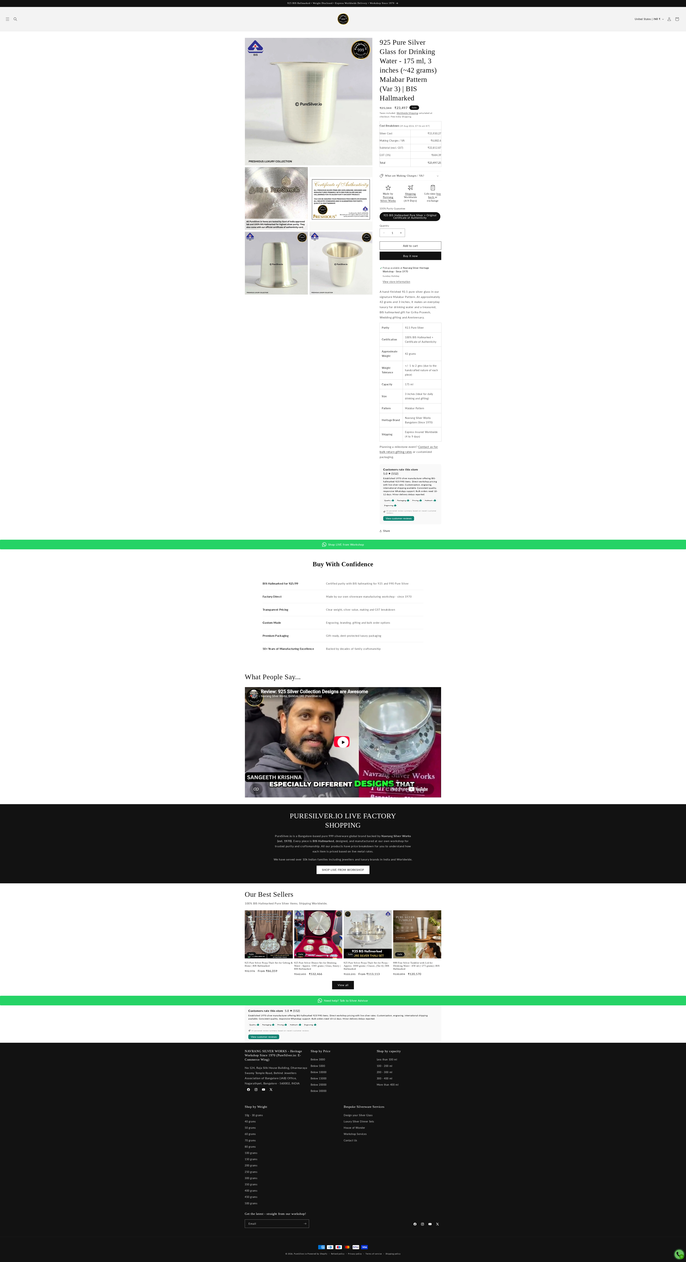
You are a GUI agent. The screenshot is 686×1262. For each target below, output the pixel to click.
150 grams (251, 1159)
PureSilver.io (300, 1254)
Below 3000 (318, 1059)
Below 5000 (318, 1065)
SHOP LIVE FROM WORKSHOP (343, 869)
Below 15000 (319, 1078)
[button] (7, 19)
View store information (396, 281)
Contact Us (350, 1140)
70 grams (250, 1140)
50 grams (250, 1127)
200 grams (251, 1165)
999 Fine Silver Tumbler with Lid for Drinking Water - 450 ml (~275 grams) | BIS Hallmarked (416, 965)
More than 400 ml (388, 1084)
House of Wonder (354, 1127)
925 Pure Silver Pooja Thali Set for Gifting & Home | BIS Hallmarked (269, 964)
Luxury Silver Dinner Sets (359, 1121)
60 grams (250, 1133)
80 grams (250, 1146)
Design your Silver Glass (358, 1115)
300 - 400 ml (384, 1078)
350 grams (251, 1184)
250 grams (251, 1171)
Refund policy (338, 1254)
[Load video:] (343, 742)
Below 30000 (319, 1090)
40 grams (250, 1121)
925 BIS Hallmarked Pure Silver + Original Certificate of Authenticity (410, 216)
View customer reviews (399, 518)
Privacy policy (355, 1254)
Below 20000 (319, 1084)
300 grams (251, 1178)
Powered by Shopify (317, 1254)
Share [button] (386, 530)
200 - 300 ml (384, 1072)
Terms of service (374, 1254)
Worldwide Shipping (407, 113)
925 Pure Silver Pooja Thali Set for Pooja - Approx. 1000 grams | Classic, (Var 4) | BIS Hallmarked (366, 965)
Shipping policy (393, 1254)
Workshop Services (355, 1133)
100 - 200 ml (384, 1065)
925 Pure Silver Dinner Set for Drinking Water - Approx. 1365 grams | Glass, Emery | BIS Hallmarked (317, 965)
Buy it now (410, 256)
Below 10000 (319, 1072)
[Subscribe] (305, 1223)
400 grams (251, 1190)
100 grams (251, 1152)
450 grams (251, 1196)
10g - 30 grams (254, 1115)
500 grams (251, 1203)
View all (343, 985)
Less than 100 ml (387, 1059)
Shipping (410, 193)
